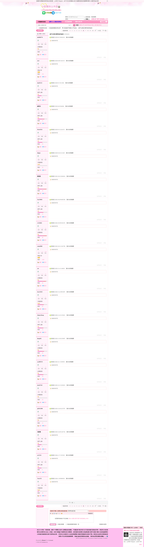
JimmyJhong (40, 315)
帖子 (70, 25)
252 (45, 66)
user (38, 60)
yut (38, 268)
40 (45, 344)
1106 (45, 251)
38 (45, 367)
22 (45, 414)
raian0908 (39, 246)
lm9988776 (40, 37)
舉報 (105, 57)
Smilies (61, 513)
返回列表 (65, 30)
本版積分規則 (102, 524)
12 (45, 205)
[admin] (38, 33)
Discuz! (44, 540)
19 (42, 484)
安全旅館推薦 (68, 21)
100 (42, 66)
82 (45, 297)
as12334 (39, 455)
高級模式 (90, 513)
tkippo (38, 153)
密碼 (66, 19)
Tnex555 (39, 478)
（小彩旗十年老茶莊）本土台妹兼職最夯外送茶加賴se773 (36, 28)
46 (45, 274)
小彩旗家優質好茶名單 (55, 28)
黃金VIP (40, 70)
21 (42, 158)
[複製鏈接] (66, 34)
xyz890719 (40, 361)
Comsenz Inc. (45, 542)
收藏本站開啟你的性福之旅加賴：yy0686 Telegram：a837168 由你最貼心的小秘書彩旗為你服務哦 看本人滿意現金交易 (67, 1)
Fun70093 (39, 199)
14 (45, 111)
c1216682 (39, 223)
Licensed (51, 540)
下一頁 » (72, 502)
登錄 (69, 518)
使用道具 (99, 57)
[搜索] (74, 25)
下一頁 (104, 30)
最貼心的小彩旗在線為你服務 (131, 530)
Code (60, 513)
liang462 (39, 338)
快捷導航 (103, 21)
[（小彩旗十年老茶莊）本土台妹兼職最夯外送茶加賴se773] (51, 15)
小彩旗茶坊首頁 (42, 21)
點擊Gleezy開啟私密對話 (55, 21)
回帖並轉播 (61, 524)
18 (45, 181)
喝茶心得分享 (78, 21)
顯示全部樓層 (69, 37)
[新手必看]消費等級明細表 (85, 28)
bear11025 (39, 291)
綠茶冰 (39, 106)
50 (45, 158)
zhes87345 (39, 385)
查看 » (140, 544)
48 (45, 228)
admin (43, 33)
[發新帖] (40, 30)
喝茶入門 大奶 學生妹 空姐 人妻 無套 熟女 (90, 25)
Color (52, 513)
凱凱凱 (39, 176)
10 (92, 30)
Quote (58, 513)
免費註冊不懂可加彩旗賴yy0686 (99, 19)
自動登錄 (87, 17)
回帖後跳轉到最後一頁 (73, 524)
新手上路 (40, 92)
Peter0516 (39, 129)
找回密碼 (93, 17)
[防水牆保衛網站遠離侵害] (107, 536)
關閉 (141, 527)
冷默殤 (39, 431)
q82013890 (40, 408)
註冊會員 (40, 46)
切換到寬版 (107, 1)
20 (45, 42)
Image (54, 513)
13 (42, 274)
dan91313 (39, 83)
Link (56, 513)
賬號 (66, 17)
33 (42, 297)
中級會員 (40, 162)
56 (45, 484)
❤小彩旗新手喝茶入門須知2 (69, 28)
